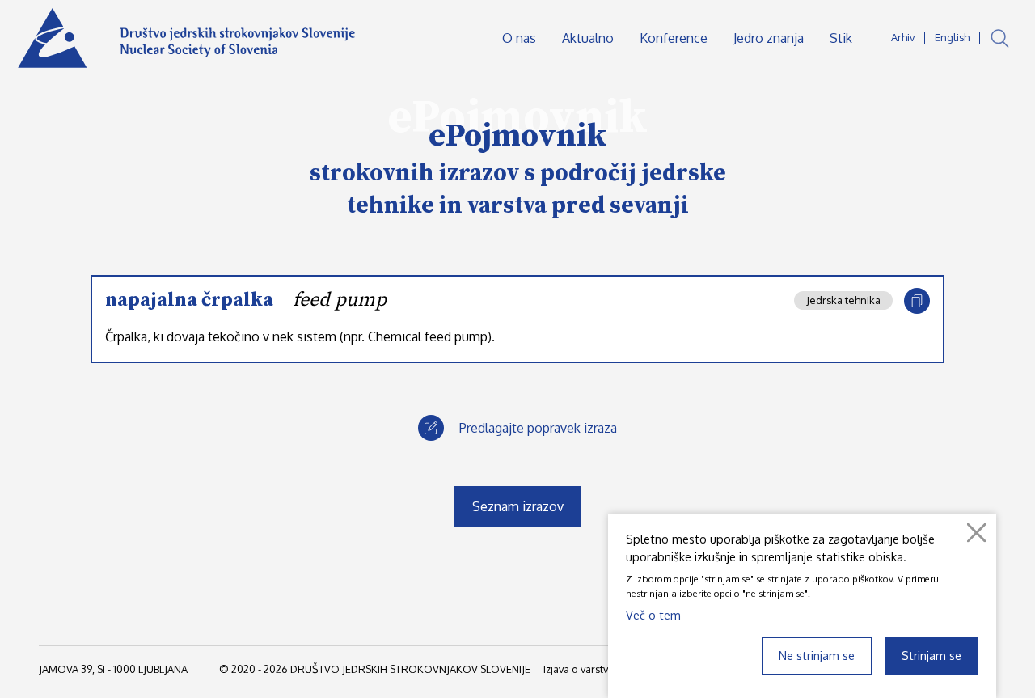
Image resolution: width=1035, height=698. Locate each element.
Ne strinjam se (817, 655)
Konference (674, 38)
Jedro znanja (768, 38)
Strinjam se (931, 655)
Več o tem (653, 614)
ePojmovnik (518, 136)
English (952, 37)
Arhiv (903, 37)
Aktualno (588, 38)
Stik (841, 38)
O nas (519, 38)
